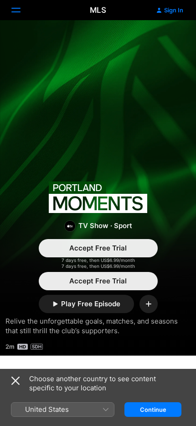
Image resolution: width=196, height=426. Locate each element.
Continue (153, 409)
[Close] (15, 381)
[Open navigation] (21, 10)
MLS (98, 10)
